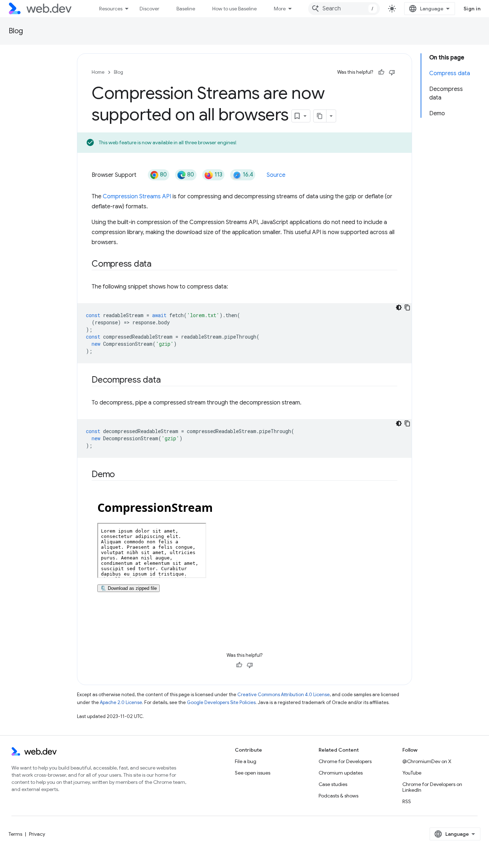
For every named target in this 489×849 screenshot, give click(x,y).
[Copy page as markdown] (320, 116)
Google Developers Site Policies (221, 702)
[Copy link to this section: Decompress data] (166, 380)
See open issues (252, 773)
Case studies (333, 784)
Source (276, 175)
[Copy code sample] (407, 307)
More (280, 8)
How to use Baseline (234, 8)
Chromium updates (341, 773)
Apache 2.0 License (121, 702)
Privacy (37, 834)
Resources (110, 8)
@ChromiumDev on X (426, 761)
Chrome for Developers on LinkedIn (432, 787)
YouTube (411, 773)
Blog (16, 30)
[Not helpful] (392, 72)
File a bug (245, 761)
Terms (15, 834)
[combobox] (344, 8)
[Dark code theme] (398, 307)
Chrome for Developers (345, 761)
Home (98, 72)
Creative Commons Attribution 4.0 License (283, 695)
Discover (149, 8)
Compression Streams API (137, 196)
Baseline (185, 8)
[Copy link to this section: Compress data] (157, 264)
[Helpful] (381, 72)
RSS (406, 801)
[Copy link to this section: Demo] (121, 474)
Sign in (472, 8)
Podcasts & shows (338, 795)
